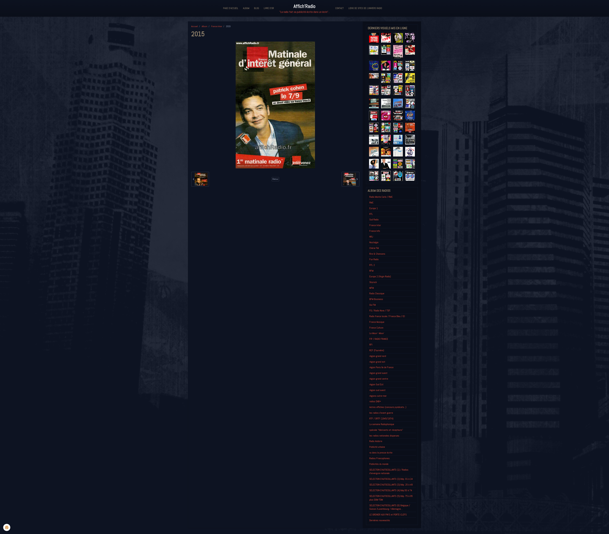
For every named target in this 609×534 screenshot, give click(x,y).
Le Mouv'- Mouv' (376, 333)
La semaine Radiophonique (381, 424)
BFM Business (376, 299)
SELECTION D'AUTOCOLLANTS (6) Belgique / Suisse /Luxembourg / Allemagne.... (389, 507)
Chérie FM (374, 248)
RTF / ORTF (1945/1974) (381, 418)
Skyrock (373, 282)
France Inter (216, 26)
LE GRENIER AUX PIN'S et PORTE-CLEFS (388, 514)
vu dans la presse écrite (380, 452)
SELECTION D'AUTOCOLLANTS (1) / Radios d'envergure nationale (388, 471)
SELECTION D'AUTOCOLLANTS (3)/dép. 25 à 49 (391, 484)
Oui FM (372, 304)
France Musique (376, 322)
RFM (371, 270)
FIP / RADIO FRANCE (378, 339)
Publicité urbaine (377, 447)
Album (246, 8)
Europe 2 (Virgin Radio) (380, 276)
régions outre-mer (378, 395)
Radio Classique (376, 293)
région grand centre (378, 378)
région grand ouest (378, 373)
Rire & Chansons (377, 253)
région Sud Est (376, 384)
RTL (371, 214)
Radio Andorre (375, 441)
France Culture (376, 327)
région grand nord (377, 356)
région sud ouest (377, 390)
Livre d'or (269, 8)
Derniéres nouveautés (379, 520)
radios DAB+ (375, 401)
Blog (256, 8)
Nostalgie (373, 242)
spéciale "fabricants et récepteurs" (386, 430)
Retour (275, 179)
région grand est (377, 361)
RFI (370, 344)
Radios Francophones (379, 458)
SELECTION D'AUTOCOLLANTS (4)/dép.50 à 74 (390, 490)
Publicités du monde (378, 464)
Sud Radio (374, 219)
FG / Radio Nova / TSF (379, 310)
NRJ (371, 236)
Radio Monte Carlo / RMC (381, 197)
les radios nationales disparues (384, 435)
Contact (339, 8)
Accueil (194, 26)
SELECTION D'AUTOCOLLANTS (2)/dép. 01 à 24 (391, 479)
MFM (371, 288)
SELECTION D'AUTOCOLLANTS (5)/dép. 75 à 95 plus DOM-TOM (391, 497)
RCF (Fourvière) (376, 350)
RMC (371, 202)
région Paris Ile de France (381, 367)
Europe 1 (373, 208)
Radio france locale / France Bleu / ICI (387, 316)
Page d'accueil (230, 8)
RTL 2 (372, 265)
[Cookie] (6, 527)
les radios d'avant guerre (381, 412)
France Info (374, 231)
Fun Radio (374, 259)
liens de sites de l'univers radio (365, 8)
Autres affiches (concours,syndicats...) (387, 407)
